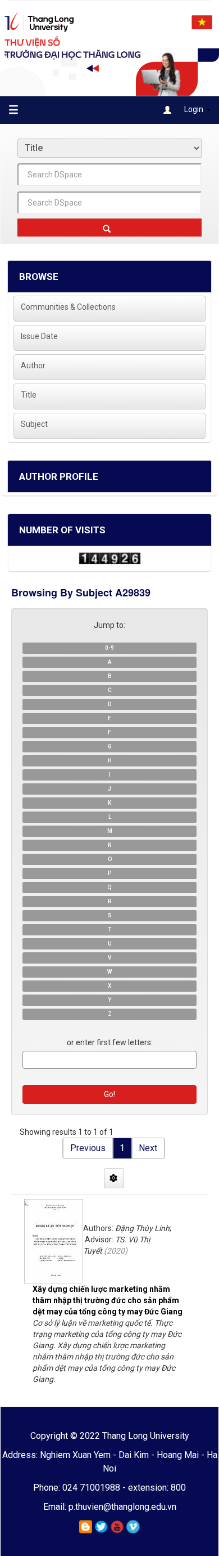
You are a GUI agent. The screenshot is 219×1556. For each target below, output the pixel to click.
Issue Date (39, 336)
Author (33, 365)
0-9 (109, 648)
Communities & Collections (68, 306)
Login (193, 109)
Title (28, 394)
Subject (34, 424)
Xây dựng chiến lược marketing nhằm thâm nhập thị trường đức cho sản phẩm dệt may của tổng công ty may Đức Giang (107, 1300)
